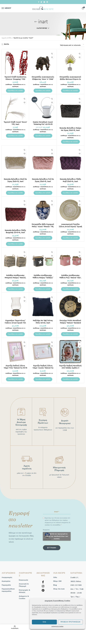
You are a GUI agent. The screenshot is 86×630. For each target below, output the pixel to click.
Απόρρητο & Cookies (57, 626)
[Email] (44, 2)
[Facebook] (38, 2)
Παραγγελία (6, 585)
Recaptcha (46, 530)
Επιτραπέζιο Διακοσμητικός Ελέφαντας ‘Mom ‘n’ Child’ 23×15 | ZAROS (43, 79)
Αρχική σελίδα (6, 38)
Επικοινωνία (23, 580)
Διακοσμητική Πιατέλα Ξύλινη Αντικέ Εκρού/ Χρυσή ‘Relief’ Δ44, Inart (70, 226)
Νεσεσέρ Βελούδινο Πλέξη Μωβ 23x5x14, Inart (70, 180)
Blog (55, 585)
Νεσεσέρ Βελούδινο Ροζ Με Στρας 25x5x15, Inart (43, 180)
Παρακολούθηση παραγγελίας (8, 590)
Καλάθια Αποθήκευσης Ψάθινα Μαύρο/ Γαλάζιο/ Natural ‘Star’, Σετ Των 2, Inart (43, 277)
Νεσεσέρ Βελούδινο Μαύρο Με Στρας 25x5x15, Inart (70, 129)
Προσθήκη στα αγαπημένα (24, 57)
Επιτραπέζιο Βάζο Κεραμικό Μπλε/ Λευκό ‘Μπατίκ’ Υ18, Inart (43, 226)
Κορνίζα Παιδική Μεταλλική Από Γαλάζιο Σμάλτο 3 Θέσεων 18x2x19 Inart (70, 368)
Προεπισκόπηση (24, 53)
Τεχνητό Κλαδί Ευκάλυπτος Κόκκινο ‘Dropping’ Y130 (15, 78)
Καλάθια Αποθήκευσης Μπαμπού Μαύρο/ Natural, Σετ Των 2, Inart (15, 277)
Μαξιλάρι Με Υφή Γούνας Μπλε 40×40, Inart (43, 322)
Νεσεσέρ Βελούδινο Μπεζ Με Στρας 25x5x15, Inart (15, 180)
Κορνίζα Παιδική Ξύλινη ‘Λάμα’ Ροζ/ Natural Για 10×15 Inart (15, 368)
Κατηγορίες (42, 28)
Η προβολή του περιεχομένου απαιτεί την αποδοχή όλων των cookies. (56, 536)
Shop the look (58, 589)
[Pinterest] (47, 2)
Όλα (44, 622)
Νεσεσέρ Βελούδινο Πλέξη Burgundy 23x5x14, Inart (15, 231)
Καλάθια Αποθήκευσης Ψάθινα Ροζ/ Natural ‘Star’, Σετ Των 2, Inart (70, 277)
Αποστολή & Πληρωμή (24, 585)
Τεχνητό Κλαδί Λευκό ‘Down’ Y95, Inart (15, 123)
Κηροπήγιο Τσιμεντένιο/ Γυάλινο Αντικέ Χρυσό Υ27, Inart (15, 323)
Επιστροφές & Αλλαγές (24, 591)
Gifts (55, 577)
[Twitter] (41, 2)
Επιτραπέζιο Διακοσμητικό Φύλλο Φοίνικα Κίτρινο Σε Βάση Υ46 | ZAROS (70, 79)
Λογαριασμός (7, 577)
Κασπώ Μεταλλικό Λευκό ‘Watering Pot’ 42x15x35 (43, 123)
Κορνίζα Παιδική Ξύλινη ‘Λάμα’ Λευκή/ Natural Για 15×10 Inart (43, 368)
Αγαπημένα (6, 581)
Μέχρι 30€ (57, 581)
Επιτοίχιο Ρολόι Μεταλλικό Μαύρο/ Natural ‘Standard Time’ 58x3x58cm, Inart (70, 323)
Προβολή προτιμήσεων (70, 622)
